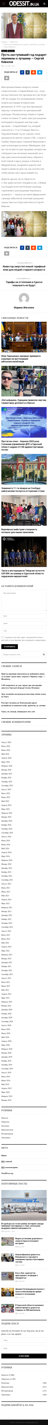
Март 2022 (5, 950)
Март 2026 (5, 762)
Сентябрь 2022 (7, 927)
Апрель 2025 (6, 805)
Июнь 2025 (5, 797)
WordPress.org (7, 1173)
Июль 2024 (5, 840)
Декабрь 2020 (6, 1009)
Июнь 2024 (5, 844)
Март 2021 (5, 998)
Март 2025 (5, 809)
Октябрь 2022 (6, 923)
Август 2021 (6, 978)
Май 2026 (5, 754)
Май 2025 (5, 801)
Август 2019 (6, 1072)
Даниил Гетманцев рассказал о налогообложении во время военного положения (30, 1291)
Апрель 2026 (6, 758)
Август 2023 (6, 883)
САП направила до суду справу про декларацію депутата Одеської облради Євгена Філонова (21, 686)
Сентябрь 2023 (7, 879)
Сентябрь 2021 (7, 974)
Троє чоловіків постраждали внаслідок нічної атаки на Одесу (23, 695)
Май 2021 (5, 990)
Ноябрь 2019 (6, 1060)
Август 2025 (6, 789)
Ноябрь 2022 (6, 919)
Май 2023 (5, 895)
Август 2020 (6, 1025)
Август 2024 (6, 836)
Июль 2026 (5, 746)
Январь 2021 (6, 1005)
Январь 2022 (6, 958)
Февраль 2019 (6, 1096)
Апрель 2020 (6, 1041)
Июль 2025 (5, 793)
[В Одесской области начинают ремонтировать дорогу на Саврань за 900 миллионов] (7, 1308)
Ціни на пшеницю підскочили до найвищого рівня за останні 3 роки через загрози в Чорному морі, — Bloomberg (23, 676)
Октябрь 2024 (6, 828)
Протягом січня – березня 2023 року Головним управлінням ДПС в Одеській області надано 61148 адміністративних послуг (22, 445)
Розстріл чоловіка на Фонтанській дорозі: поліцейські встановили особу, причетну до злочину (23, 704)
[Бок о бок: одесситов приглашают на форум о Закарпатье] (7, 1276)
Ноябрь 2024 (6, 825)
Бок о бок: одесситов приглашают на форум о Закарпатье (26, 1275)
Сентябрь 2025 (7, 785)
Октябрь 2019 (6, 1064)
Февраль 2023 (6, 907)
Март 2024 (5, 856)
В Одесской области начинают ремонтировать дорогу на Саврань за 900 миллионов (29, 1307)
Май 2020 (5, 1037)
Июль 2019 (5, 1076)
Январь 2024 (6, 864)
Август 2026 (6, 742)
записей (6, 1161)
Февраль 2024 (6, 860)
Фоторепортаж (7, 1133)
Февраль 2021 (6, 1001)
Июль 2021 (5, 982)
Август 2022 (6, 931)
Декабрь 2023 (6, 868)
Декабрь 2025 (6, 773)
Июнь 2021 (5, 986)
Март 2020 (5, 1045)
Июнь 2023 (5, 891)
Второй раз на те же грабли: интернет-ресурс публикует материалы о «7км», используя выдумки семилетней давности (22, 1226)
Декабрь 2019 (6, 1057)
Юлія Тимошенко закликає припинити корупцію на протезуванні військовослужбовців (21, 359)
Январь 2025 (6, 817)
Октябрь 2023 (6, 876)
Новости (4, 51)
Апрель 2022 (6, 946)
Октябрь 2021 (6, 970)
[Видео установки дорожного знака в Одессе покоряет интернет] (7, 1241)
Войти (4, 1155)
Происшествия (7, 1129)
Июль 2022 (5, 935)
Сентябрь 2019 (7, 1068)
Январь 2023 (6, 911)
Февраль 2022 (6, 954)
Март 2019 (5, 1092)
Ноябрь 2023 (6, 872)
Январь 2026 (6, 769)
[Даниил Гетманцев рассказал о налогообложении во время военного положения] (7, 1292)
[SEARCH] (44, 654)
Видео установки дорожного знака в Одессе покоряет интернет (29, 1240)
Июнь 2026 (5, 750)
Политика (5, 1126)
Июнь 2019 (5, 1080)
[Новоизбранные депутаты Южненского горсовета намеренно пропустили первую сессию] (7, 1257)
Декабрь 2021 (6, 962)
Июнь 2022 (5, 939)
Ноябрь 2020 (6, 1013)
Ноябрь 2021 (6, 966)
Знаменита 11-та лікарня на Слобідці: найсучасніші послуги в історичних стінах (23, 489)
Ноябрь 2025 (6, 777)
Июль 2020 (5, 1029)
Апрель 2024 (6, 852)
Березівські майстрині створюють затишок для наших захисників (19, 531)
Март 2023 (5, 903)
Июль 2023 (5, 887)
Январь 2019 (6, 1100)
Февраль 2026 (6, 766)
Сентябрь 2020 (7, 1021)
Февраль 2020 (6, 1049)
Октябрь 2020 (6, 1017)
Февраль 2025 (6, 813)
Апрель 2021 (6, 994)
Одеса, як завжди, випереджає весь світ (18, 711)
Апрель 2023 (6, 899)
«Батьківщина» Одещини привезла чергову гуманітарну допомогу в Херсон (23, 401)
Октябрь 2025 (6, 781)
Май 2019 (5, 1084)
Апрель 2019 (6, 1088)
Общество (11, 51)
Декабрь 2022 (6, 915)
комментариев (9, 1167)
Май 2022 (5, 942)
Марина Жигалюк (24, 307)
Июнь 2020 (5, 1033)
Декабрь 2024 (6, 820)
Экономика (5, 1137)
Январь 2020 (6, 1053)
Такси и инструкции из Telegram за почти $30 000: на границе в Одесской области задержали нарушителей (22, 573)
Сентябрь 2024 (7, 832)
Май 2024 (5, 848)
